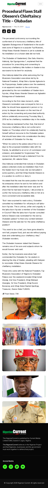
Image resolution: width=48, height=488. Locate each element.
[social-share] (4, 31)
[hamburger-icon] (40, 3)
